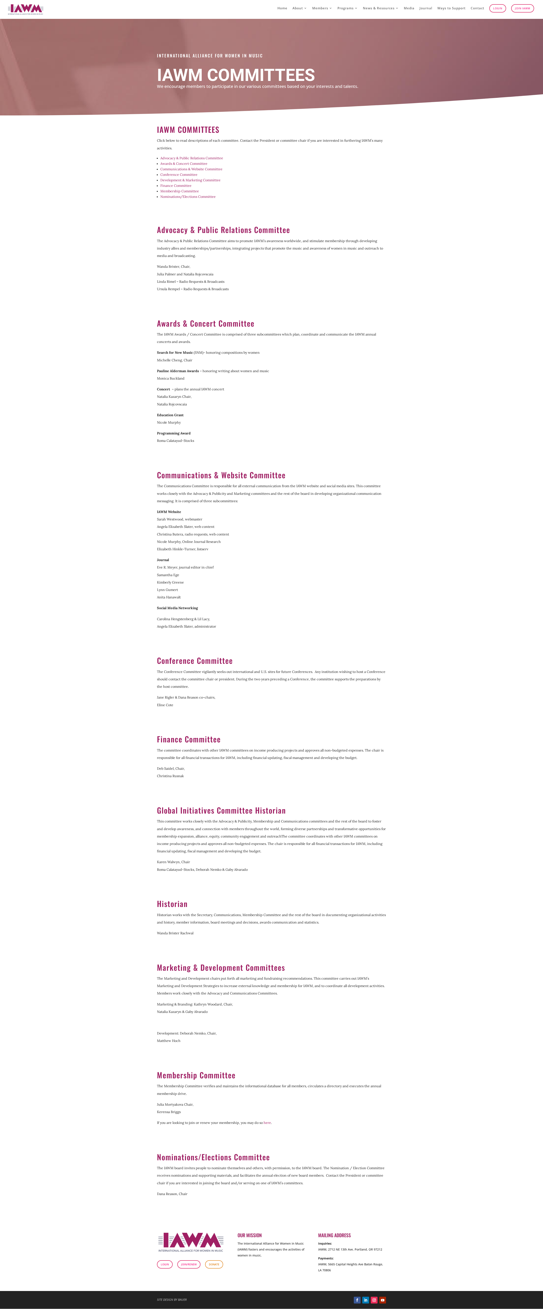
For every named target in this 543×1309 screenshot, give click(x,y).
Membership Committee (179, 191)
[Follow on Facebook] (357, 1300)
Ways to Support (451, 8)
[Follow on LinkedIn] (365, 1300)
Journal (426, 8)
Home (282, 8)
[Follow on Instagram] (374, 1300)
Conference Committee (178, 174)
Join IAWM (522, 8)
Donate (214, 1264)
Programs (345, 8)
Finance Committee (176, 185)
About (297, 8)
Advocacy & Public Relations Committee (191, 158)
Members (320, 8)
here (267, 1122)
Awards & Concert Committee (183, 163)
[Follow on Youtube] (382, 1300)
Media (409, 8)
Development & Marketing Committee (190, 180)
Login (497, 8)
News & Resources (379, 8)
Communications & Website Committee (191, 169)
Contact (477, 8)
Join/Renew (189, 1264)
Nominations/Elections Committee (188, 196)
